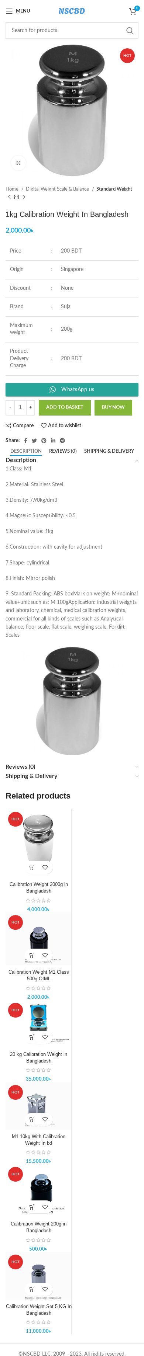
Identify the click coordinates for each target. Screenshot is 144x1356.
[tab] (26, 451)
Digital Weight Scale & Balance (58, 189)
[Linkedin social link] (53, 440)
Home (13, 189)
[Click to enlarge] (18, 163)
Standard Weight (114, 189)
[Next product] (24, 197)
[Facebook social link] (26, 440)
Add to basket (64, 407)
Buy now (113, 407)
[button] (32, 867)
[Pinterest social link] (44, 440)
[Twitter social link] (34, 440)
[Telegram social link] (62, 440)
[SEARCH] (129, 30)
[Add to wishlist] (45, 867)
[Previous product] (9, 197)
